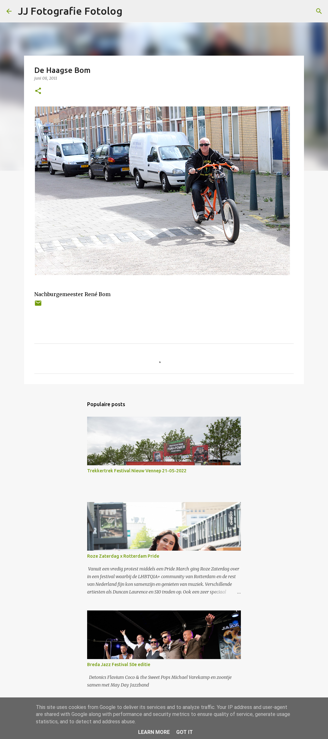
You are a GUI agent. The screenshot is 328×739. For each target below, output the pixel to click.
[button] (38, 91)
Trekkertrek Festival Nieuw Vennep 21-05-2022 (136, 470)
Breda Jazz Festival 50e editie (118, 664)
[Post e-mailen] (38, 305)
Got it (184, 732)
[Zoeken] (319, 11)
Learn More (154, 732)
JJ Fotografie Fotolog (70, 11)
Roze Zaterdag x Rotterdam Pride (123, 556)
